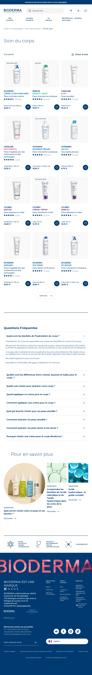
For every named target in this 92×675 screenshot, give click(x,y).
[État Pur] (9, 618)
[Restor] (17, 189)
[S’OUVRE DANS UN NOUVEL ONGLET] (11, 589)
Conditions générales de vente (64, 598)
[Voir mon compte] (78, 10)
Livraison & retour (63, 590)
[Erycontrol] (17, 129)
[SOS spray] (46, 245)
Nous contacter (65, 594)
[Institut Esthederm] (32, 611)
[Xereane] (17, 245)
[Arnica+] (74, 189)
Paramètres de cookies (33, 657)
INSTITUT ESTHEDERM (50, 593)
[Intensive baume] (46, 129)
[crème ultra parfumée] (17, 73)
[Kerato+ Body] (46, 73)
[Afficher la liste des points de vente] (71, 10)
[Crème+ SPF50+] (46, 189)
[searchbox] (48, 11)
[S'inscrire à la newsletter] (35, 642)
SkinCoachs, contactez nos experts (80, 599)
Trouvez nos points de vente (82, 605)
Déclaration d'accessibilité (64, 651)
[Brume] (74, 129)
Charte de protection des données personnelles (36, 651)
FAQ (61, 587)
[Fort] (74, 73)
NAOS (48, 587)
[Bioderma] (9, 611)
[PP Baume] (74, 245)
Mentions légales (9, 651)
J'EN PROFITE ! (63, 2)
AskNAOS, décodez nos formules (80, 587)
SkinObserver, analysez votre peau (80, 593)
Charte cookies (83, 651)
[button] (85, 10)
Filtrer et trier (81, 54)
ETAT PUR (49, 590)
